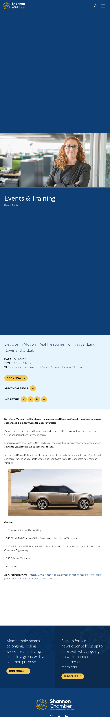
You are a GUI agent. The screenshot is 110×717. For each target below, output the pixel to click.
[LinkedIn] (37, 399)
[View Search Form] (95, 6)
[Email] (44, 399)
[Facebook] (24, 399)
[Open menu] (103, 6)
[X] (31, 399)
